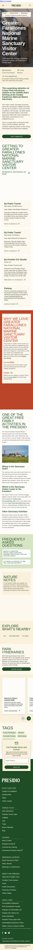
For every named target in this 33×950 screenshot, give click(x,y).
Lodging (5, 817)
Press (4, 883)
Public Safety (7, 893)
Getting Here (6, 794)
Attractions (24, 13)
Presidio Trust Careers (10, 880)
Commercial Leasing (9, 847)
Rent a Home (7, 840)
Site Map (22, 941)
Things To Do (14, 13)
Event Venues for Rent (10, 860)
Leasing (5, 837)
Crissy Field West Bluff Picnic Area (18, 503)
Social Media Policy (14, 941)
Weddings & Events (11, 857)
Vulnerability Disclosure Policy (13, 923)
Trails (4, 824)
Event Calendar (7, 827)
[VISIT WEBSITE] (16, 134)
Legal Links (7, 900)
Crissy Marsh (12, 377)
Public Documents (8, 887)
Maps (4, 798)
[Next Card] (29, 718)
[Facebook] (2, 933)
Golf (3, 821)
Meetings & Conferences (11, 867)
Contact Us (27, 941)
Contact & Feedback (9, 791)
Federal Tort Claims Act (10, 913)
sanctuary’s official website (21, 525)
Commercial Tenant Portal (11, 850)
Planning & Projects (9, 890)
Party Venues (7, 863)
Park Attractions (7, 811)
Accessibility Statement (10, 903)
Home (5, 13)
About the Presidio (11, 874)
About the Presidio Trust (10, 877)
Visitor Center (7, 801)
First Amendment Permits (11, 906)
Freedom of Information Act (12, 910)
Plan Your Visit (9, 788)
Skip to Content (5, 1)
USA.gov (14, 948)
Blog (3, 830)
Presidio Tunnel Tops (9, 814)
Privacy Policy (5, 941)
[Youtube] (6, 933)
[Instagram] (9, 933)
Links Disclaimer (8, 916)
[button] (16, 553)
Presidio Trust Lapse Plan (11, 919)
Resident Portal (7, 844)
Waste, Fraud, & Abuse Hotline (13, 926)
